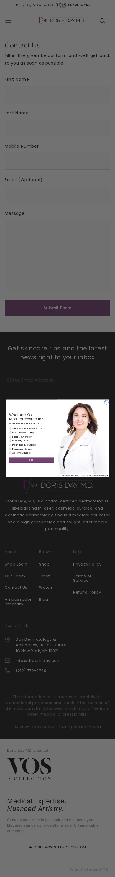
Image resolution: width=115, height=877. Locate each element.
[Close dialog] (106, 402)
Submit (32, 460)
